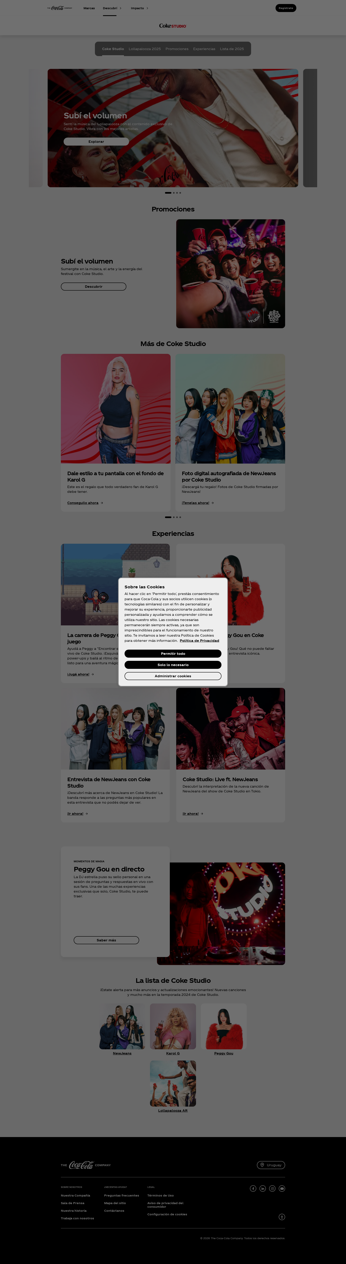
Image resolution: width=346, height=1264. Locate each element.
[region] (173, 632)
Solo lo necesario (173, 665)
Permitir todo (173, 653)
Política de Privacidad (199, 640)
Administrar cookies (173, 676)
